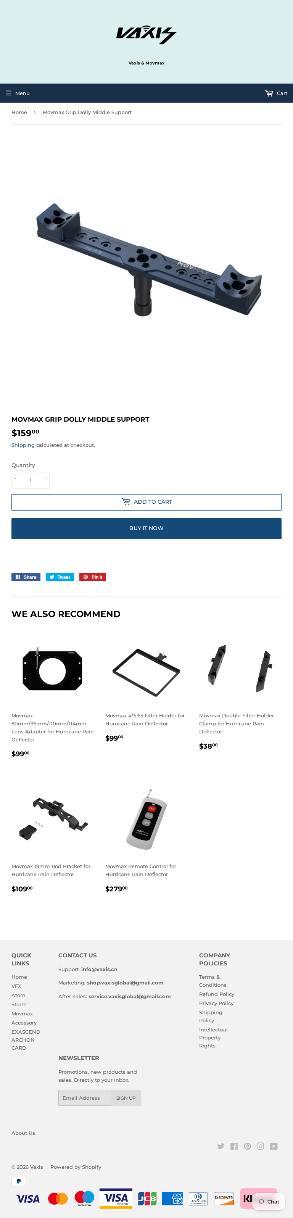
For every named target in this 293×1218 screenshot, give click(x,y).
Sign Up (126, 1098)
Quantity (23, 465)
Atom (18, 995)
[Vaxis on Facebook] (234, 1147)
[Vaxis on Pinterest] (247, 1147)
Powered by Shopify (75, 1167)
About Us (23, 1133)
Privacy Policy (216, 1003)
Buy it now (146, 528)
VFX (16, 986)
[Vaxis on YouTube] (274, 1147)
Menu (22, 93)
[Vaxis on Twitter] (221, 1147)
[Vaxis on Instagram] (260, 1147)
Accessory (24, 1023)
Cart (281, 93)
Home (19, 112)
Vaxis (36, 1167)
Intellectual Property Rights (213, 1037)
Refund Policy (216, 994)
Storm (19, 1004)
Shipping (23, 445)
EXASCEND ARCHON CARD (25, 1040)
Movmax (22, 1013)
